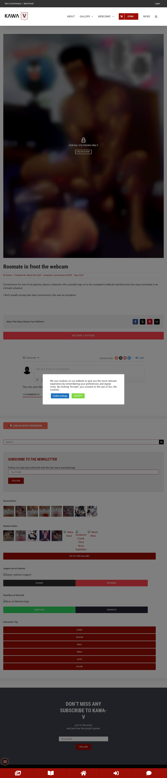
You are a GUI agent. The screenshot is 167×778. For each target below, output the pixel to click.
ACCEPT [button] (78, 395)
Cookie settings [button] (60, 396)
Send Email (29, 3)
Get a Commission (13, 3)
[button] (156, 16)
